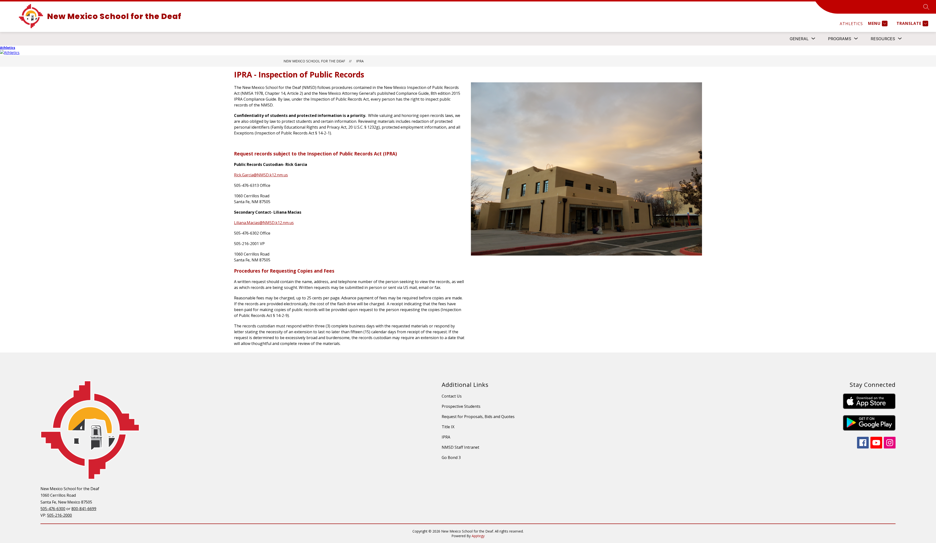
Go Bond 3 (451, 457)
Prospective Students (461, 406)
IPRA (360, 61)
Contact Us (452, 396)
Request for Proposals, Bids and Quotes (478, 416)
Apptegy (478, 535)
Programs (839, 38)
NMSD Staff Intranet (460, 447)
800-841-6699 (83, 508)
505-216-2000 (59, 515)
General (799, 38)
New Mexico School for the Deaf (314, 61)
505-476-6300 (52, 508)
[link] (851, 23)
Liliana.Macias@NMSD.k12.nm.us (264, 222)
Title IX (448, 426)
